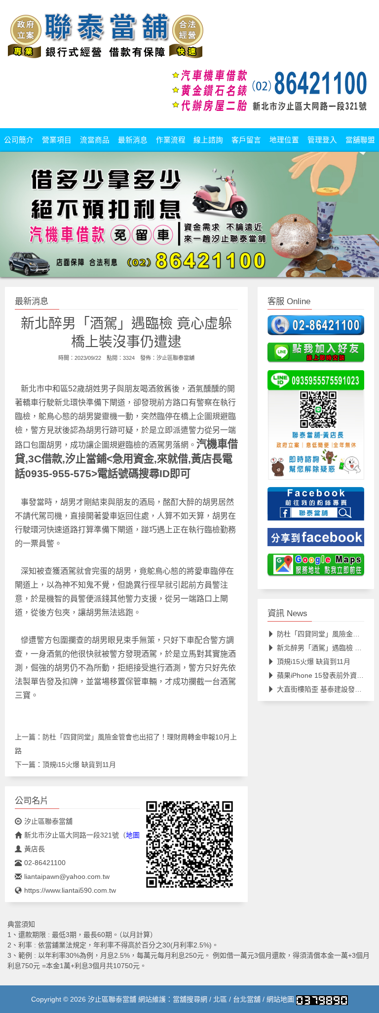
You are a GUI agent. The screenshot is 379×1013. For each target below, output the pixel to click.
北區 (220, 999)
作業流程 (171, 140)
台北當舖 (247, 999)
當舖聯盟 (360, 140)
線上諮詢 (208, 140)
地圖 (133, 835)
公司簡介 (19, 140)
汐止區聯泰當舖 (175, 358)
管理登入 (322, 140)
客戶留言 (246, 140)
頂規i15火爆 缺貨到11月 (79, 764)
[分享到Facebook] (315, 540)
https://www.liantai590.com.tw (70, 890)
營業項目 (57, 140)
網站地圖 (280, 999)
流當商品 (95, 140)
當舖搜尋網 (190, 999)
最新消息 (133, 140)
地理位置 (284, 140)
